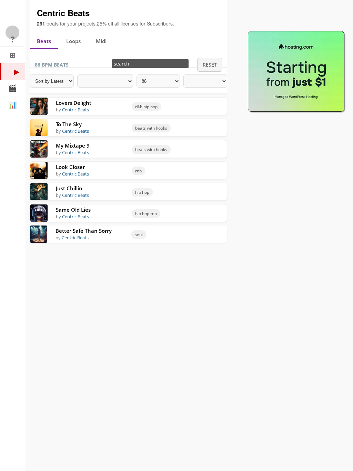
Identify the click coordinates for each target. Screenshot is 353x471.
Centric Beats (75, 110)
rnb (138, 171)
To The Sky (69, 124)
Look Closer (70, 167)
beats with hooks (151, 128)
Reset (210, 64)
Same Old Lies (73, 210)
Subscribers (160, 23)
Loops (73, 41)
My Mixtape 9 (73, 145)
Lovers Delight (73, 103)
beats (53, 23)
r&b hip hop (146, 107)
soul (139, 235)
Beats (44, 41)
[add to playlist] (207, 105)
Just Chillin (69, 188)
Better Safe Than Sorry (84, 231)
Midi (101, 41)
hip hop (142, 192)
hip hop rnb (146, 214)
